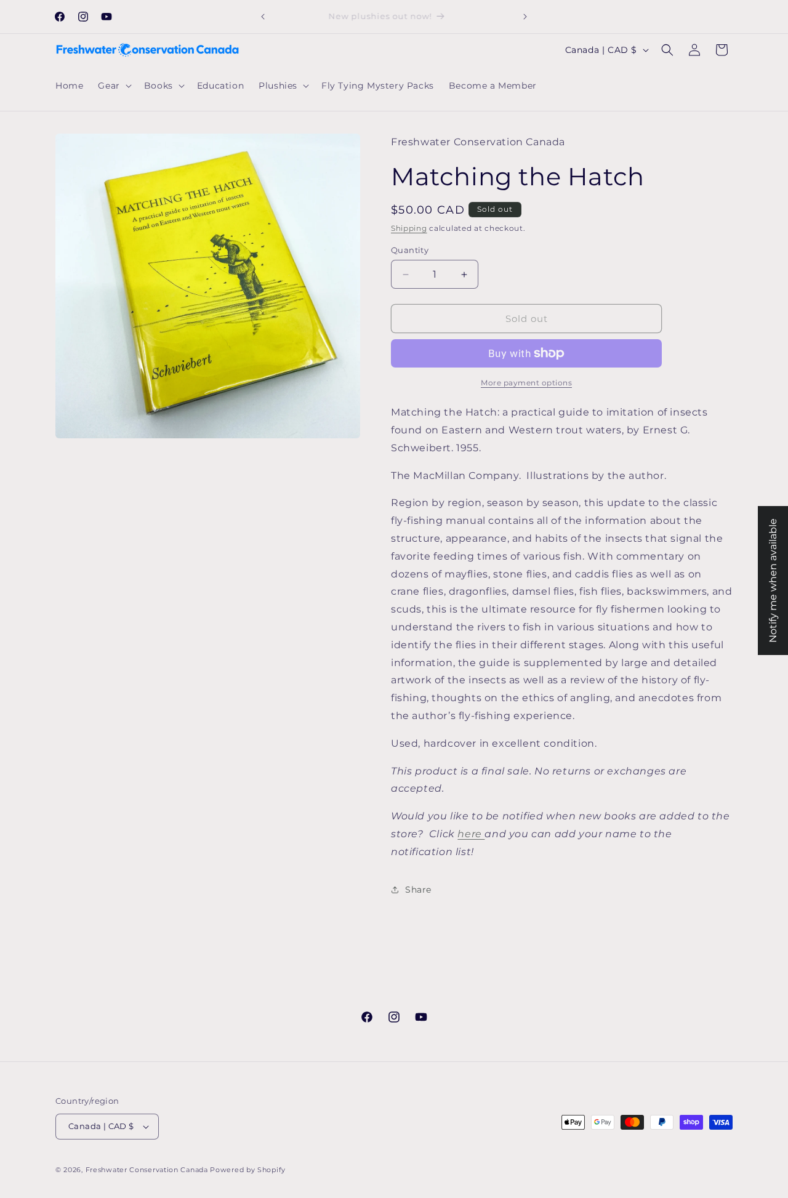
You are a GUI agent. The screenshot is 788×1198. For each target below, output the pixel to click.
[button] (113, 85)
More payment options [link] (526, 382)
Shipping (409, 228)
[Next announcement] (525, 16)
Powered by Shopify (248, 1169)
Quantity (409, 250)
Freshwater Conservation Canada (147, 1169)
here (470, 834)
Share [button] (418, 889)
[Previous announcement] (262, 16)
